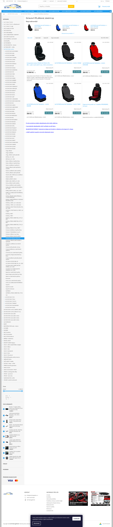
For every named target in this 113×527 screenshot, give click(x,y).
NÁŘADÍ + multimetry (8, 338)
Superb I (8, 285)
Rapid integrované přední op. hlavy (14, 274)
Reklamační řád (50, 505)
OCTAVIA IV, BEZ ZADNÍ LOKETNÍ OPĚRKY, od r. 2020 (13, 266)
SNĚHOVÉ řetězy (7, 359)
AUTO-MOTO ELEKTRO (9, 37)
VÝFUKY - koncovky (8, 376)
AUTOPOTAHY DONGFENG (11, 70)
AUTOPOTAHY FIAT (9, 72)
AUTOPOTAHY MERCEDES (11, 115)
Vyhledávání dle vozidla (9, 378)
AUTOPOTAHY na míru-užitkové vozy (12, 311)
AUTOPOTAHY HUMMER (10, 80)
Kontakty (52, 1)
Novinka (8, 397)
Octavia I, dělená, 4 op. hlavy (12, 234)
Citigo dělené (9, 151)
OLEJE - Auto (7, 349)
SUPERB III (8, 291)
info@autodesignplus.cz (32, 495)
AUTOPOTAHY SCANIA (10, 136)
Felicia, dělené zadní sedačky (12, 183)
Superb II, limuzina (10, 289)
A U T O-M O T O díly (8, 26)
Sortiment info (50, 511)
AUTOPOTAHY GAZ (9, 76)
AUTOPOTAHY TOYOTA (10, 301)
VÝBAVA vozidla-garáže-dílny (10, 372)
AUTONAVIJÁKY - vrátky (9, 47)
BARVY (5, 324)
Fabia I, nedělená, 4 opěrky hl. (12, 165)
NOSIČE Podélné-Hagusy (9, 343)
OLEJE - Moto (7, 353)
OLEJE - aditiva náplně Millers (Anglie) (12, 345)
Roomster (8, 278)
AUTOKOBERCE (7, 43)
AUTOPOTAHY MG (9, 117)
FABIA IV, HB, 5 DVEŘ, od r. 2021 (13, 181)
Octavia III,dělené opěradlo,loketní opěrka (14, 258)
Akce (8, 396)
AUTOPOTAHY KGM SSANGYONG (12, 101)
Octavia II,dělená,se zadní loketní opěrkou (13, 249)
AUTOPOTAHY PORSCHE (11, 130)
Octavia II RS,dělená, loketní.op (13, 238)
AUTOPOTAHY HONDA (10, 78)
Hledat (71, 6)
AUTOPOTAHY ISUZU (10, 92)
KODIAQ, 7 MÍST (9, 216)
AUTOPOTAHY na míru (9, 49)
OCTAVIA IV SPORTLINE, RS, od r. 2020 (14, 263)
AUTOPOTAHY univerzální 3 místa (11, 320)
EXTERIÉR (6, 328)
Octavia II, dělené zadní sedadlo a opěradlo (13, 241)
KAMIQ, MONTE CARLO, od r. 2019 (13, 190)
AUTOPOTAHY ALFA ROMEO (11, 51)
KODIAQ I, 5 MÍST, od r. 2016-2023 (13, 203)
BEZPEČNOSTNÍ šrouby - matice (11, 326)
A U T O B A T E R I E (8, 22)
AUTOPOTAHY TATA (10, 297)
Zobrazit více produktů (67, 33)
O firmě (44, 1)
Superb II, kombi (9, 287)
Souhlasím (77, 518)
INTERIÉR (6, 330)
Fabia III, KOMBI (9, 177)
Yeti (6, 295)
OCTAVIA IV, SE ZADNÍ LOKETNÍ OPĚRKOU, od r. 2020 (13, 269)
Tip (7, 399)
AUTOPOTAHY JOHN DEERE (11, 99)
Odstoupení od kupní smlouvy (53, 503)
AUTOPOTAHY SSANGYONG (11, 142)
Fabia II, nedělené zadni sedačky (13, 171)
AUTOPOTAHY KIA (9, 103)
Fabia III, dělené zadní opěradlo (13, 173)
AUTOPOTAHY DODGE (10, 68)
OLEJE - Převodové (8, 355)
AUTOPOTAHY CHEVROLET (11, 86)
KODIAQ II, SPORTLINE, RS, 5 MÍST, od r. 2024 (14, 211)
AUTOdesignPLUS (31, 500)
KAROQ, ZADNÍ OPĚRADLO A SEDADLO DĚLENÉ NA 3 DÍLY (14, 200)
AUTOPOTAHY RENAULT (10, 132)
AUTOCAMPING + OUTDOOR (10, 39)
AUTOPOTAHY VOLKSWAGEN (11, 305)
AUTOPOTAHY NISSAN (10, 122)
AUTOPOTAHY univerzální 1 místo (11, 316)
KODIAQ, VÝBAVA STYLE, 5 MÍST (13, 228)
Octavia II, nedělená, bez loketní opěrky (13, 244)
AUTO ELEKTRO (7, 30)
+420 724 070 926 (30, 497)
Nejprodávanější (55, 38)
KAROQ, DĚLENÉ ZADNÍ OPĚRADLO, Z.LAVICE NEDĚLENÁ (14, 196)
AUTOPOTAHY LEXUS (10, 109)
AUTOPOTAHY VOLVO (10, 307)
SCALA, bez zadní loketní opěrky (13, 280)
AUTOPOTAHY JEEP (9, 97)
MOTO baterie (7, 332)
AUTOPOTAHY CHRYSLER (11, 88)
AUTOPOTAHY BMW (9, 55)
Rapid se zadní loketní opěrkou (13, 276)
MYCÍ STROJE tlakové (9, 336)
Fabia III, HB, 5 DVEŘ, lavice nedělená (14, 175)
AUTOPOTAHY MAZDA (10, 113)
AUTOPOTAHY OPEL (10, 126)
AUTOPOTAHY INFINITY (10, 90)
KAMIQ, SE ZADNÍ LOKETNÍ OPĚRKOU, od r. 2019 (14, 193)
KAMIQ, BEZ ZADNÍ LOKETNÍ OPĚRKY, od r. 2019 (14, 188)
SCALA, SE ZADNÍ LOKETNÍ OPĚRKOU (14, 282)
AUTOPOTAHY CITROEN (10, 57)
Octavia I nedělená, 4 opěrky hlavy (14, 230)
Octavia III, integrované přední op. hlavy (13, 255)
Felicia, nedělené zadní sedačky (13, 185)
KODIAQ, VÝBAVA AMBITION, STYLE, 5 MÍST (14, 225)
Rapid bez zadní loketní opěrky (13, 272)
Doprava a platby (50, 507)
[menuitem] (12, 11)
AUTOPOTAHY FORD (10, 74)
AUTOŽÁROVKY (7, 322)
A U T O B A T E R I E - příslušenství (11, 24)
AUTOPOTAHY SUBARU (10, 144)
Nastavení (36, 523)
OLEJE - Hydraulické (8, 351)
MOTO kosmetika (8, 334)
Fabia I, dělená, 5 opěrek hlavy (13, 163)
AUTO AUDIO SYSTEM (9, 28)
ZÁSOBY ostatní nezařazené (10, 380)
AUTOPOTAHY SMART (10, 140)
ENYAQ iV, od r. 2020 (10, 159)
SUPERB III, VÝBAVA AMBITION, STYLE (14, 293)
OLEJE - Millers (7, 347)
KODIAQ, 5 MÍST (9, 214)
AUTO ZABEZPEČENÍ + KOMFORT (11, 34)
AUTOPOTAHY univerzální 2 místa (11, 318)
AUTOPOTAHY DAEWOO (10, 63)
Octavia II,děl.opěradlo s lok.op (13, 247)
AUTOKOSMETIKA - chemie (10, 45)
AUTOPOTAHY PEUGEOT (11, 128)
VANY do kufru (7, 367)
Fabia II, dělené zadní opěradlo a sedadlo (13, 168)
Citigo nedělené (9, 153)
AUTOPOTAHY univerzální (10, 313)
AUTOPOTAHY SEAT (10, 138)
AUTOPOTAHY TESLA (10, 299)
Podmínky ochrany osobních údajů (54, 501)
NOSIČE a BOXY (7, 340)
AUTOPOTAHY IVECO (10, 95)
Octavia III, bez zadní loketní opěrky (14, 252)
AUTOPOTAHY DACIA (10, 61)
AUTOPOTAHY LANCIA (10, 105)
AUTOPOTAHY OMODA (10, 124)
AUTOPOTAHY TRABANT (11, 303)
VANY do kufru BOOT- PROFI (10, 369)
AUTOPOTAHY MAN (9, 111)
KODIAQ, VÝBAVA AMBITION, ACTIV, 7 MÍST (14, 221)
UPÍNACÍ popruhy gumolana (10, 365)
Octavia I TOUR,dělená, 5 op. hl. (13, 232)
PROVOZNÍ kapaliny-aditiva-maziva (12, 357)
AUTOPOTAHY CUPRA (10, 59)
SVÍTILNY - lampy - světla (9, 363)
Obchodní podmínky (62, 1)
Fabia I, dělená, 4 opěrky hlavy (13, 161)
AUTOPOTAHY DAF (9, 66)
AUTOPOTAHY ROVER (10, 134)
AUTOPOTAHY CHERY (10, 84)
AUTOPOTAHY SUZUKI (10, 146)
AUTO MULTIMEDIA (8, 32)
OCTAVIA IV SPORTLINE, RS (12, 261)
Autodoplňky (7, 41)
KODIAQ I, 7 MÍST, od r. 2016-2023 (13, 205)
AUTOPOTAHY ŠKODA (10, 148)
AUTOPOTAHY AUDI (9, 53)
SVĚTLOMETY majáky (9, 361)
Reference (49, 509)
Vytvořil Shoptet (106, 524)
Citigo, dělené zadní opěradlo (12, 155)
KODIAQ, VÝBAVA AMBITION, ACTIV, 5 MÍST (14, 218)
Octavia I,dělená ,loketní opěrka (13, 236)
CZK (102, 1)
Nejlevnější (38, 38)
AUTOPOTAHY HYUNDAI (10, 82)
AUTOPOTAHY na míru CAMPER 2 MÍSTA (13, 309)
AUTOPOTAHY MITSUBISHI (11, 119)
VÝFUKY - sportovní (8, 374)
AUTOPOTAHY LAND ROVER (11, 107)
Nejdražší (46, 38)
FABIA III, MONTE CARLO (11, 179)
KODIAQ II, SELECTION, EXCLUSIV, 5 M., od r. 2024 (14, 207)
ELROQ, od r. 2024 (10, 157)
